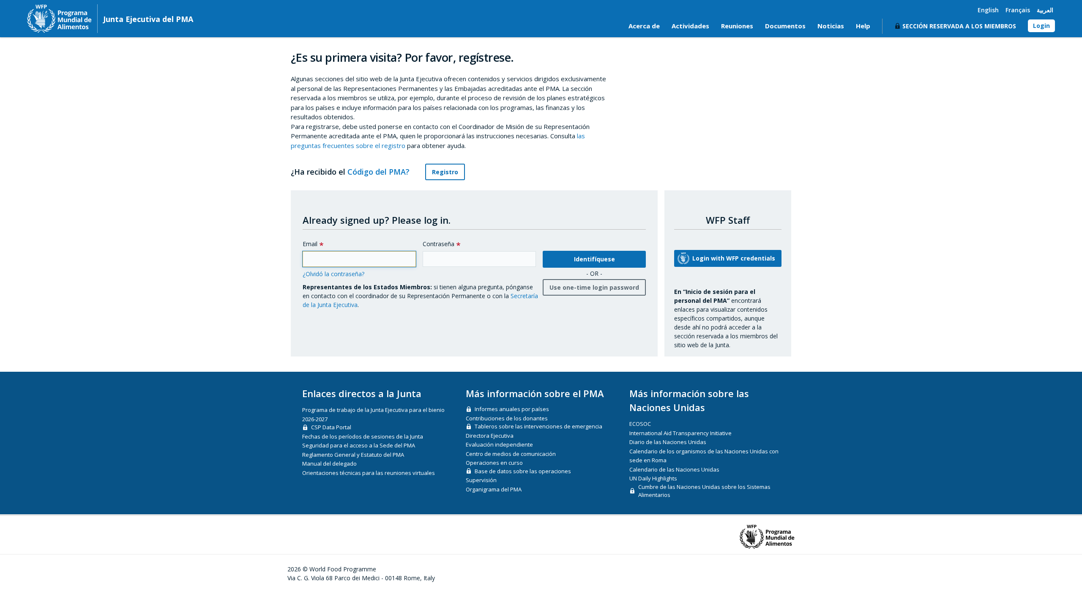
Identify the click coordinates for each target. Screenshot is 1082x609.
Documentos (785, 26)
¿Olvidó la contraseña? (333, 274)
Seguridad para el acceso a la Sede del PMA (358, 445)
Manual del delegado (329, 463)
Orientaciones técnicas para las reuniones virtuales (368, 473)
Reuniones (737, 26)
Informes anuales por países (512, 409)
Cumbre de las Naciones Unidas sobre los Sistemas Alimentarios (704, 491)
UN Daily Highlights (653, 478)
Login (1041, 26)
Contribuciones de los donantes (507, 418)
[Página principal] (59, 18)
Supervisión (481, 480)
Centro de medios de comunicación (511, 454)
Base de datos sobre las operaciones (523, 471)
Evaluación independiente (499, 444)
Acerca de (644, 26)
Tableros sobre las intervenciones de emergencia (538, 426)
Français (1017, 10)
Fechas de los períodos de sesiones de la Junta (362, 436)
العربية (1045, 10)
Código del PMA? (379, 172)
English (988, 10)
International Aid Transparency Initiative (680, 433)
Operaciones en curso (494, 462)
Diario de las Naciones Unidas (667, 442)
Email (310, 244)
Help (863, 26)
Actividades (690, 26)
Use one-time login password (594, 287)
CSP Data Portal (331, 427)
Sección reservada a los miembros (959, 26)
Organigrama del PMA (494, 489)
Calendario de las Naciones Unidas (674, 469)
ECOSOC (640, 424)
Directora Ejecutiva (490, 435)
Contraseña (438, 244)
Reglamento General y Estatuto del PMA (353, 454)
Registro (445, 172)
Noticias (830, 26)
